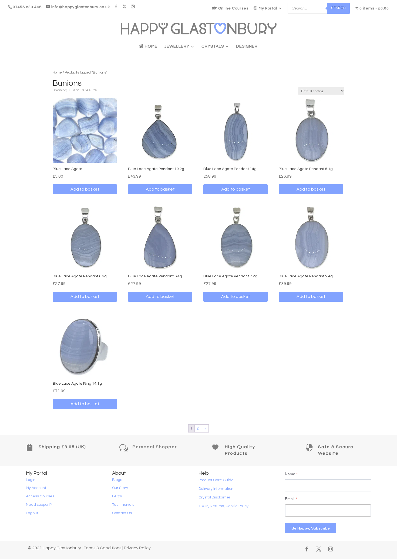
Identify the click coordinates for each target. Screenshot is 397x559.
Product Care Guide (216, 480)
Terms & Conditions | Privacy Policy (117, 548)
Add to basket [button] (84, 189)
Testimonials (123, 505)
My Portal (267, 8)
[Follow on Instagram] (330, 549)
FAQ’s (117, 496)
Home (150, 46)
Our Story (120, 488)
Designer (247, 46)
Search (338, 8)
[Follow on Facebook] (307, 549)
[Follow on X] (319, 549)
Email (291, 499)
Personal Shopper (155, 447)
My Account (36, 488)
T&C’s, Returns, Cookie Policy (223, 506)
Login (30, 480)
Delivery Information (215, 489)
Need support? (39, 505)
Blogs (117, 480)
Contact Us (122, 513)
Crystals (212, 46)
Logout (32, 513)
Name (291, 474)
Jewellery (176, 46)
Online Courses (232, 8)
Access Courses (40, 496)
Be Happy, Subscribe (310, 528)
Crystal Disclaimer (214, 497)
